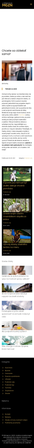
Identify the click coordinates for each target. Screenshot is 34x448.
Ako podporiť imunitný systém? (14, 331)
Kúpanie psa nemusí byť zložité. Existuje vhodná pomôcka (15, 185)
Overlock (22, 115)
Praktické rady (28, 158)
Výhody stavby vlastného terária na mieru (15, 246)
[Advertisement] (17, 27)
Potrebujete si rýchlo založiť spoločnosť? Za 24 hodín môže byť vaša (16, 314)
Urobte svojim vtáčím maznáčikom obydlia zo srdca (14, 216)
